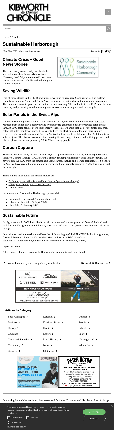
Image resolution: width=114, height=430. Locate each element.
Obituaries (49, 350)
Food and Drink (52, 322)
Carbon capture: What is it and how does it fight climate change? (44, 181)
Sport (82, 333)
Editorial (48, 316)
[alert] (57, 416)
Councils (13, 350)
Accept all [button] (94, 412)
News (46, 345)
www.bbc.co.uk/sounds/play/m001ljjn (23, 240)
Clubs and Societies (19, 339)
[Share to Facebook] (103, 51)
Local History (51, 339)
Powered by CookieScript (16, 427)
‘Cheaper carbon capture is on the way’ (30, 184)
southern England (69, 107)
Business (13, 322)
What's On (85, 345)
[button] (39, 422)
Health (47, 328)
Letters (47, 333)
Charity (12, 328)
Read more (12, 413)
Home (6, 37)
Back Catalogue (17, 316)
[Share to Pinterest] (109, 51)
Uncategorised (87, 339)
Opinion (83, 316)
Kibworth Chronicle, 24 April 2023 (28, 202)
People (83, 322)
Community (34, 51)
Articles (16, 37)
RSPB (34, 97)
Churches (23, 51)
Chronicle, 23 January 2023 (23, 205)
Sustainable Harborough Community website (33, 198)
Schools (83, 328)
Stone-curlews (82, 97)
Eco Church (79, 251)
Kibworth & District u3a (94, 263)
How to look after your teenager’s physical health (33, 263)
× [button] (111, 406)
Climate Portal (16, 187)
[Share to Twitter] (106, 51)
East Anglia (90, 107)
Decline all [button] (94, 419)
